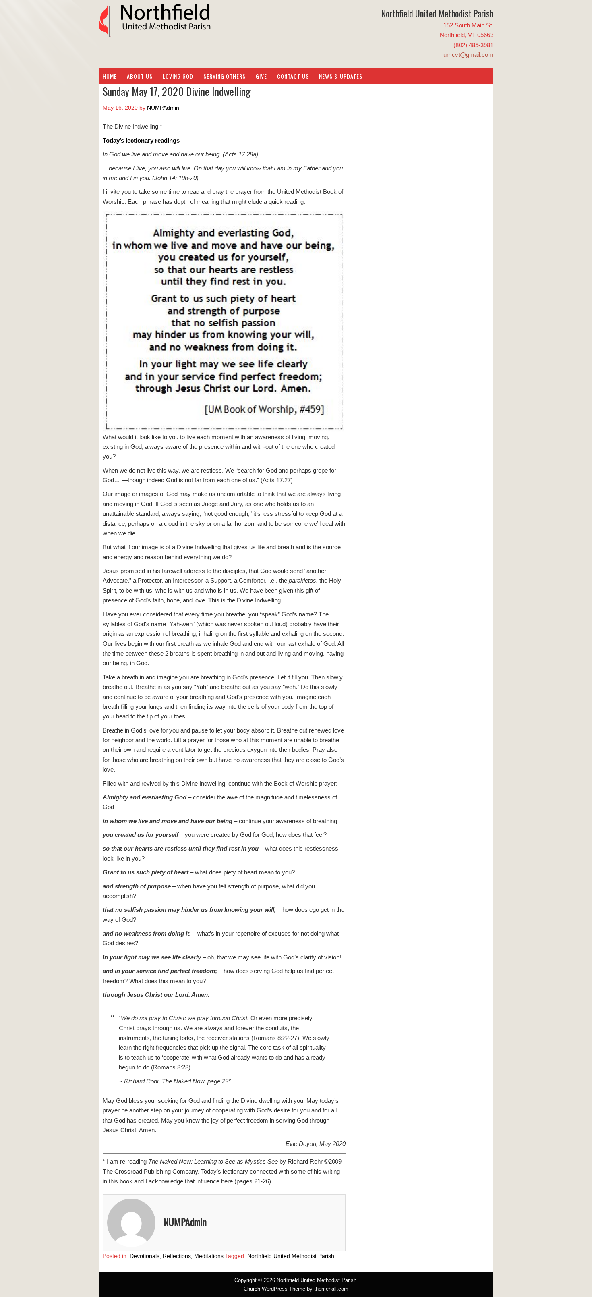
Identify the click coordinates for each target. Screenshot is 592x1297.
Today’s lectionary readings (141, 140)
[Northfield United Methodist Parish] (155, 32)
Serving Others (224, 76)
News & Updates (340, 76)
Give (261, 76)
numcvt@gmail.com (466, 54)
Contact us (293, 76)
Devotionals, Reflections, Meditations (177, 1256)
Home (110, 76)
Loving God (178, 76)
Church (252, 1289)
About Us (140, 76)
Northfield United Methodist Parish (290, 1256)
